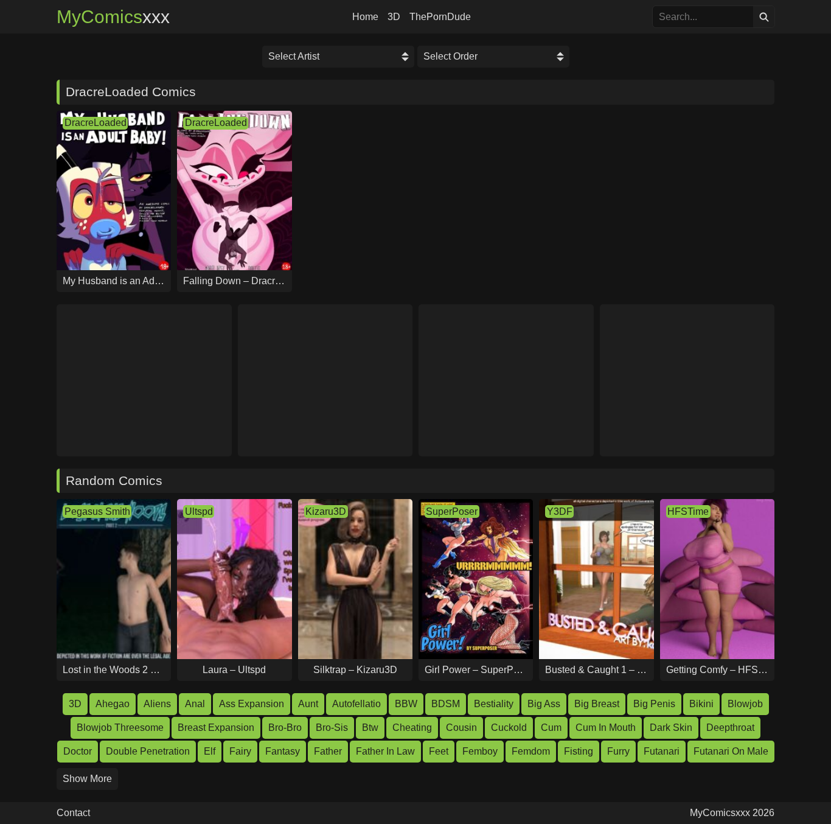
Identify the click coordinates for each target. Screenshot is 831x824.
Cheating (412, 727)
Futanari (662, 751)
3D (394, 17)
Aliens (157, 704)
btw (370, 727)
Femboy (480, 751)
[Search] (763, 16)
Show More (87, 778)
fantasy (282, 751)
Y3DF (559, 511)
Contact (73, 813)
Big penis (654, 704)
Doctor (77, 751)
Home (365, 17)
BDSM (445, 704)
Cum (551, 727)
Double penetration (148, 751)
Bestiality (493, 704)
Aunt (308, 704)
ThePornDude (440, 17)
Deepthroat (730, 727)
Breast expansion (216, 727)
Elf (209, 751)
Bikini (701, 704)
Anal (195, 704)
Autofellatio (356, 704)
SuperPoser (452, 511)
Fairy (240, 751)
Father (328, 751)
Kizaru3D (325, 511)
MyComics (113, 17)
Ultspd (199, 511)
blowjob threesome (120, 727)
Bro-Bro (285, 727)
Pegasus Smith (97, 511)
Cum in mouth (605, 727)
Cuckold (509, 727)
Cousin (461, 727)
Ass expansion (251, 704)
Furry (618, 751)
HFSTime (688, 511)
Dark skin (671, 727)
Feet (438, 751)
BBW (406, 704)
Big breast (596, 704)
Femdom (531, 751)
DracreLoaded (95, 122)
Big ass (543, 704)
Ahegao (113, 704)
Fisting (578, 751)
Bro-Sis (332, 727)
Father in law (385, 751)
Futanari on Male (731, 751)
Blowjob (745, 704)
